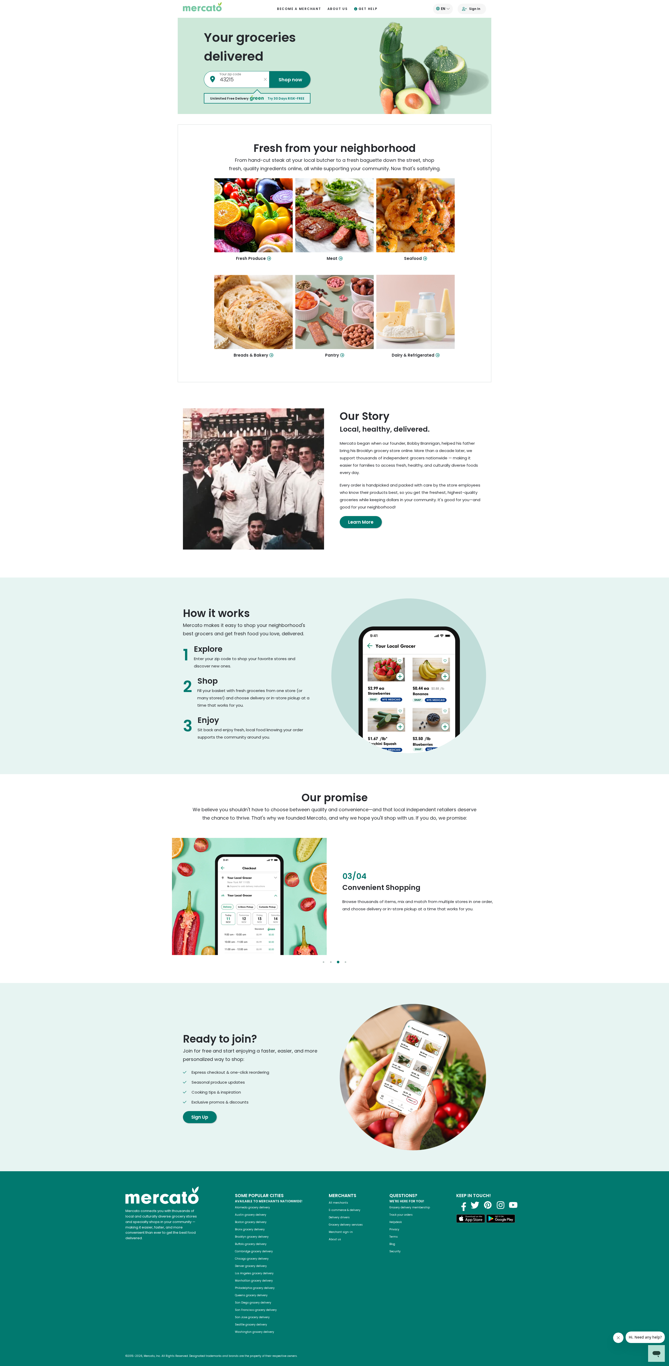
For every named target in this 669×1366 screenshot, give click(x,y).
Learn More (360, 522)
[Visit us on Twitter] (475, 1205)
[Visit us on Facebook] (462, 1205)
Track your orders (401, 1215)
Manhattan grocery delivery (254, 1281)
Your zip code (230, 74)
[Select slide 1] (323, 962)
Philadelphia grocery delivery (255, 1288)
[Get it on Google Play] (500, 1219)
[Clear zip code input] (265, 79)
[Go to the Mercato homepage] (202, 9)
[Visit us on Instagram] (500, 1205)
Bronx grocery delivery (250, 1229)
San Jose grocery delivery (252, 1317)
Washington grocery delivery (254, 1332)
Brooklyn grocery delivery (252, 1237)
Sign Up (199, 1117)
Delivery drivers (339, 1217)
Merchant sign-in (341, 1232)
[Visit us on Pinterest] (487, 1205)
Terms (393, 1237)
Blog (392, 1244)
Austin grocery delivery (250, 1215)
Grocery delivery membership (409, 1207)
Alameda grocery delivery (252, 1207)
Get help (368, 9)
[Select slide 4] (345, 962)
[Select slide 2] (330, 962)
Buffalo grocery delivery (251, 1244)
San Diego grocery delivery (253, 1303)
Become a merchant (299, 9)
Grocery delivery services (346, 1225)
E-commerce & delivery (344, 1210)
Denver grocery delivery (251, 1266)
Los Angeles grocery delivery (254, 1273)
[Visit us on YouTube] (513, 1205)
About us (337, 9)
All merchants (338, 1203)
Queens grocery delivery (251, 1295)
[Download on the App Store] (470, 1219)
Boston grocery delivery (251, 1222)
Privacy (394, 1229)
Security (395, 1251)
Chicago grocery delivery (252, 1259)
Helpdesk (395, 1222)
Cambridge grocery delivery (254, 1251)
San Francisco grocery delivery (256, 1310)
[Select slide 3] (338, 962)
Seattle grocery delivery (251, 1325)
